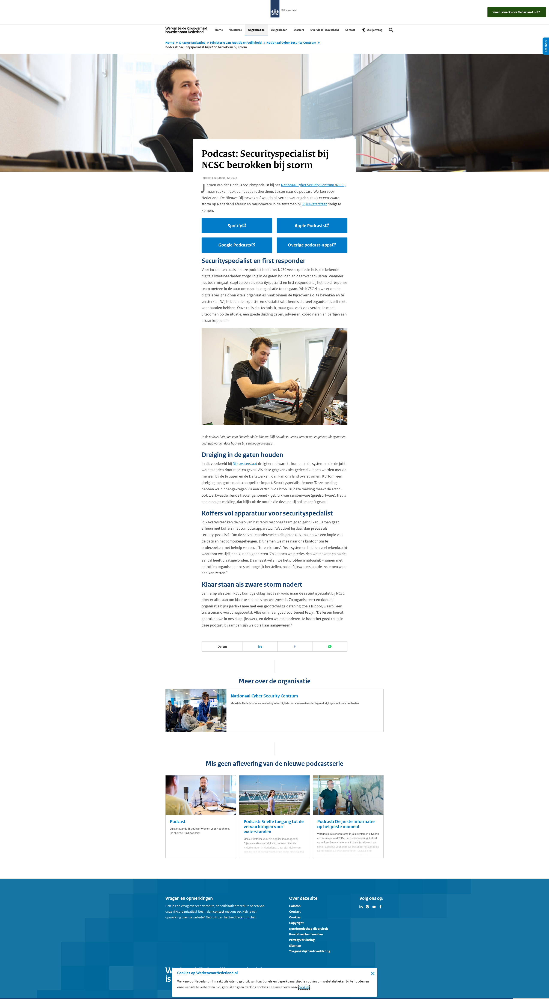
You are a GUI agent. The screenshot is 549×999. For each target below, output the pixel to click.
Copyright (296, 923)
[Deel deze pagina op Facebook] (295, 646)
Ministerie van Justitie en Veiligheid (236, 43)
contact (218, 911)
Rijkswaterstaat (314, 204)
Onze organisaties (192, 43)
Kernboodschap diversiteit (308, 929)
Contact (295, 911)
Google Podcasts (234, 245)
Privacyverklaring (302, 940)
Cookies (295, 917)
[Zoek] (391, 30)
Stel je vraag (374, 30)
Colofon (295, 906)
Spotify (235, 225)
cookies (304, 987)
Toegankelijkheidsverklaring (309, 951)
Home (169, 43)
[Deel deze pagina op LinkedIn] (260, 646)
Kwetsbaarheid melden (306, 934)
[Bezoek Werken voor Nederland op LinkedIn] (361, 906)
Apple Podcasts (310, 225)
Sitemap (295, 945)
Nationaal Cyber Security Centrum (291, 43)
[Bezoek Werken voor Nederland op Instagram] (367, 906)
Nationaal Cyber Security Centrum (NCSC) (313, 185)
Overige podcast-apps (310, 245)
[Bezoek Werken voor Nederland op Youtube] (374, 906)
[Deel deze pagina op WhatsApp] (329, 646)
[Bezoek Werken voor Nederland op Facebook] (380, 906)
